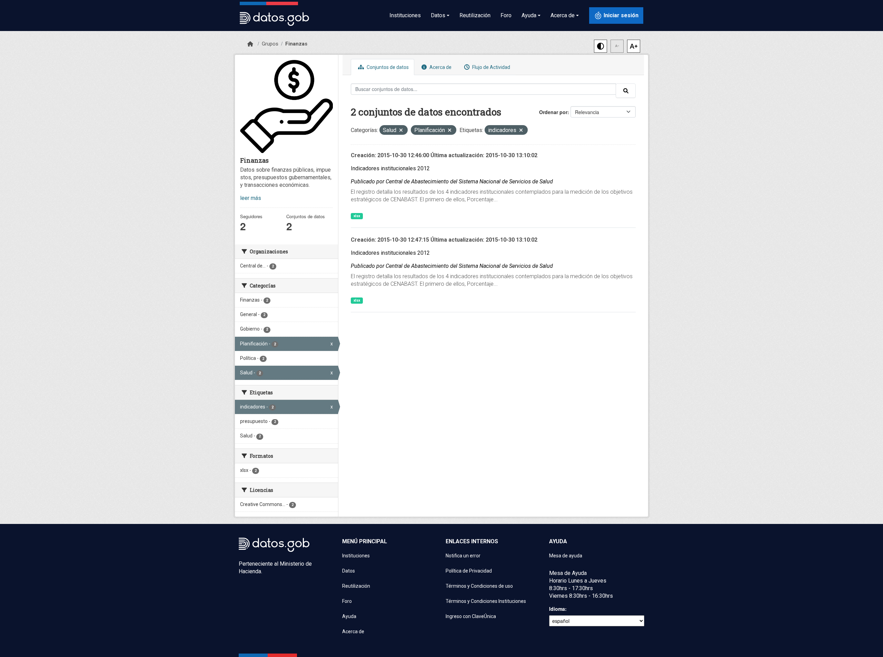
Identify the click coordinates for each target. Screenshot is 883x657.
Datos (348, 571)
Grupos (270, 44)
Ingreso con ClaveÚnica (471, 616)
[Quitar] (401, 131)
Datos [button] (438, 15)
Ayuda (349, 616)
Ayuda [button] (529, 15)
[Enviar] (626, 90)
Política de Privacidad (469, 571)
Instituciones (405, 15)
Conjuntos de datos (387, 67)
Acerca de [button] (562, 15)
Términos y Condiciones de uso (479, 586)
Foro (506, 15)
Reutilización (474, 15)
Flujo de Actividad (490, 67)
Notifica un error (463, 555)
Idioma (557, 608)
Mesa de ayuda (565, 555)
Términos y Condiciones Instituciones (486, 601)
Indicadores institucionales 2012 (390, 168)
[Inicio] (250, 44)
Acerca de (440, 67)
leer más (250, 198)
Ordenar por (553, 112)
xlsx (357, 216)
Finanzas (296, 44)
